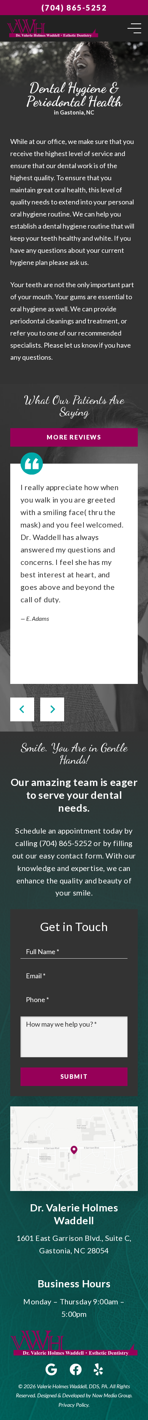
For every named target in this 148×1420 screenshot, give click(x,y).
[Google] (51, 1369)
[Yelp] (98, 1369)
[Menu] (133, 28)
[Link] (52, 28)
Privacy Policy (73, 1404)
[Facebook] (75, 1369)
